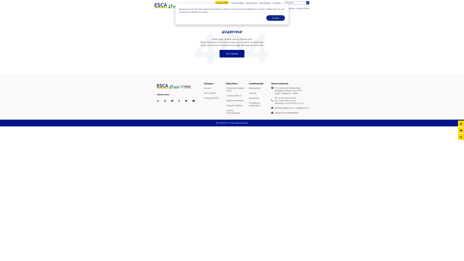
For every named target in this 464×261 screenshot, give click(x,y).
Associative (254, 98)
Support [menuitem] (220, 3)
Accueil (207, 88)
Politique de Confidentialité (286, 113)
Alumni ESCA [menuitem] (251, 3)
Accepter (275, 18)
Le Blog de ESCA (211, 98)
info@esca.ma (302, 108)
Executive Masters (234, 105)
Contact (252, 93)
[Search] (307, 2)
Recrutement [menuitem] (264, 3)
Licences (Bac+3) (233, 95)
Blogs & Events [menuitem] (303, 8)
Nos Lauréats (210, 93)
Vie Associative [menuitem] (237, 3)
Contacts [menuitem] (276, 3)
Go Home (232, 53)
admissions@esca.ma (284, 108)
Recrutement (255, 88)
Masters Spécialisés (235, 100)
